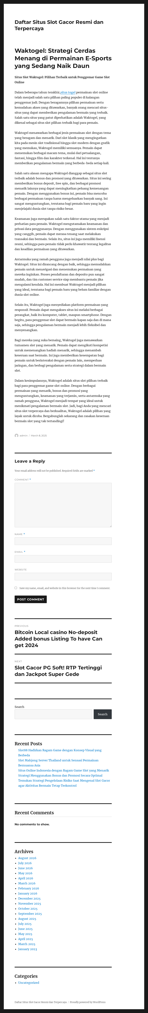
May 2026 (25, 873)
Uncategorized (28, 982)
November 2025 (29, 903)
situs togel (67, 92)
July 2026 (25, 863)
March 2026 (27, 883)
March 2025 (26, 944)
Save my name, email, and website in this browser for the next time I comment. (64, 588)
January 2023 (27, 949)
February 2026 (28, 888)
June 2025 (25, 929)
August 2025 (27, 919)
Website (21, 569)
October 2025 (28, 908)
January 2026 (27, 893)
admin (24, 435)
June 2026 (25, 868)
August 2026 (27, 858)
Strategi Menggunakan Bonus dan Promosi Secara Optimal (60, 775)
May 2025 (25, 934)
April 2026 (25, 878)
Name (20, 534)
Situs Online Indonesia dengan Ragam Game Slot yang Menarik (63, 770)
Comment (23, 479)
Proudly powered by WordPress (88, 1002)
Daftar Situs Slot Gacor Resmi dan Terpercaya (41, 1002)
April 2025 (25, 939)
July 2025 (25, 924)
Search (19, 707)
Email (20, 551)
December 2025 (29, 898)
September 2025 (30, 913)
